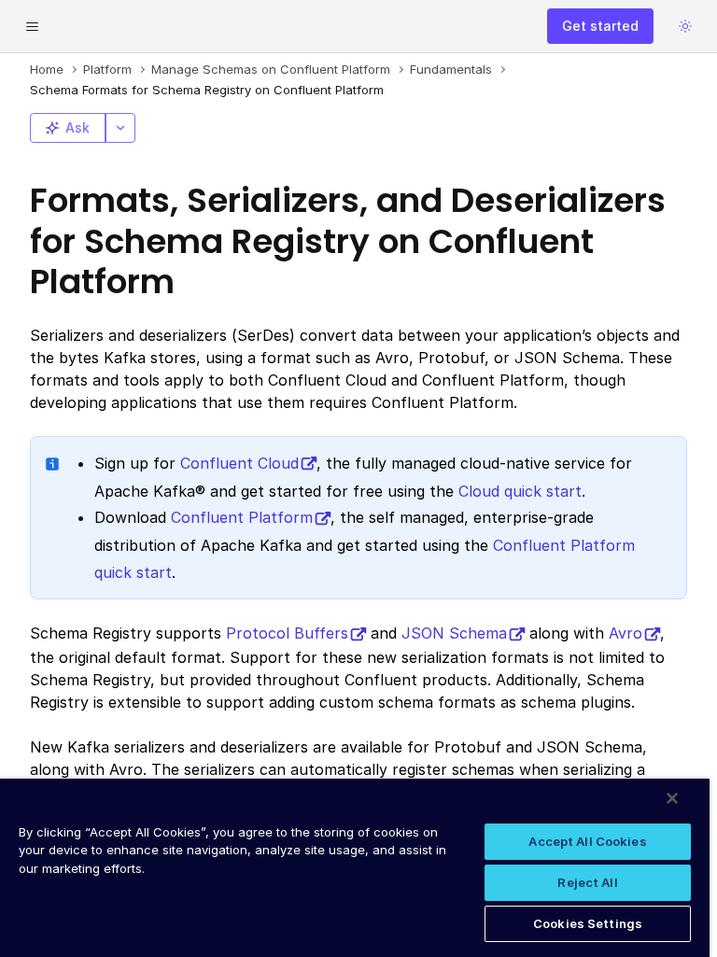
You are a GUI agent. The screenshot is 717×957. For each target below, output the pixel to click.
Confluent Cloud (239, 463)
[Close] (672, 798)
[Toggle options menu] (120, 128)
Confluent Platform (242, 517)
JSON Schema (454, 633)
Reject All (587, 882)
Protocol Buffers (287, 633)
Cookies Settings (587, 923)
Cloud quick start (520, 491)
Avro (625, 633)
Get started (600, 26)
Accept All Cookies (587, 841)
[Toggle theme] (685, 26)
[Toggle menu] (32, 26)
